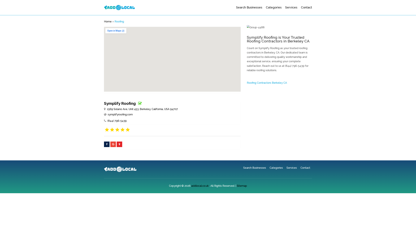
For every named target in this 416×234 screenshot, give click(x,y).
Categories (274, 7)
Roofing (119, 21)
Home (108, 21)
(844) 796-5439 (117, 120)
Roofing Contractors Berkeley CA (267, 82)
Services (291, 7)
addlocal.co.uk (200, 185)
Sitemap (242, 185)
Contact (306, 7)
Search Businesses (249, 7)
